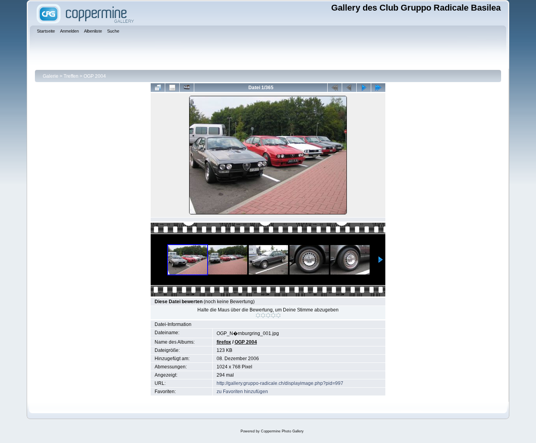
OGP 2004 (95, 76)
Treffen (71, 76)
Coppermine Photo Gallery (282, 431)
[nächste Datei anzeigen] (364, 87)
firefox (224, 342)
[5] (278, 315)
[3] (268, 315)
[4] (273, 315)
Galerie (50, 76)
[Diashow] (187, 87)
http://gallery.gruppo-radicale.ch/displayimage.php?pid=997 (280, 383)
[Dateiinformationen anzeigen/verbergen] (172, 87)
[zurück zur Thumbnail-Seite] (158, 87)
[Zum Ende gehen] (378, 87)
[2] (263, 315)
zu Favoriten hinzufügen (242, 391)
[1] (258, 315)
